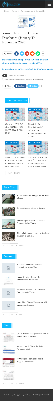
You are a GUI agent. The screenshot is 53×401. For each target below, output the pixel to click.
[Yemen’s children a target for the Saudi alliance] (8, 199)
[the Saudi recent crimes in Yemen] (8, 211)
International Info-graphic (16, 75)
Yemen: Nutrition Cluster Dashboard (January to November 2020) (23, 79)
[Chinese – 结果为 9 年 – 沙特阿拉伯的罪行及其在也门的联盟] (15, 114)
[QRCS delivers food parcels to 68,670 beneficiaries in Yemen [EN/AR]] (8, 337)
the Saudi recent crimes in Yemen (31, 208)
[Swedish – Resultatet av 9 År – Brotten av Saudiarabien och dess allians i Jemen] (38, 148)
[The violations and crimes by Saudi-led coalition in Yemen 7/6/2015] (8, 236)
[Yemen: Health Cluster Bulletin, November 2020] (8, 349)
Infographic (12, 109)
